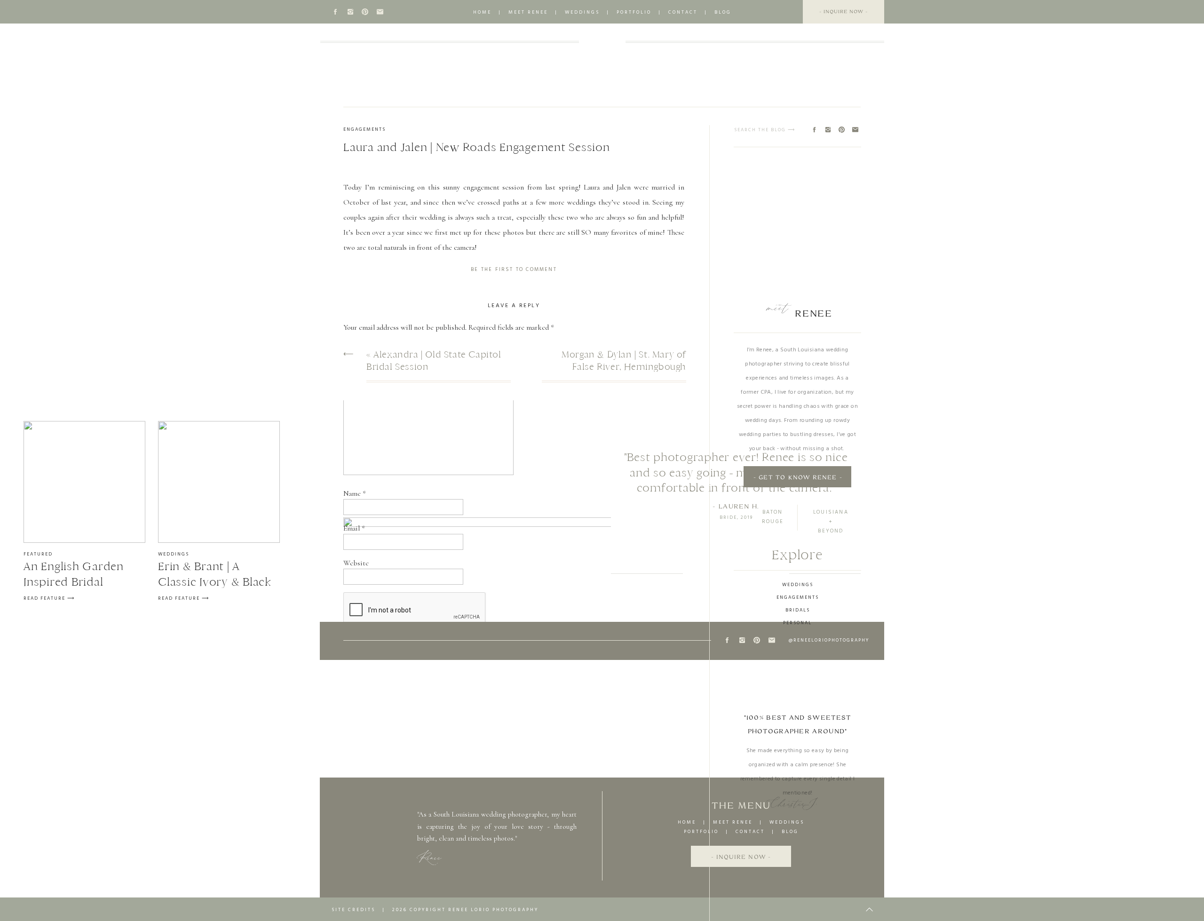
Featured (38, 554)
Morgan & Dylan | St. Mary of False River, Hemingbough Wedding (624, 366)
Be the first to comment (514, 269)
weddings (582, 12)
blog (722, 12)
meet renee (528, 12)
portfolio (634, 12)
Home (482, 12)
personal (797, 623)
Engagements (364, 129)
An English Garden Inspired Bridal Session (74, 581)
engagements (797, 597)
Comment (361, 348)
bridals (797, 610)
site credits (353, 909)
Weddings (173, 554)
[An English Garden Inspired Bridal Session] (84, 482)
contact (682, 12)
